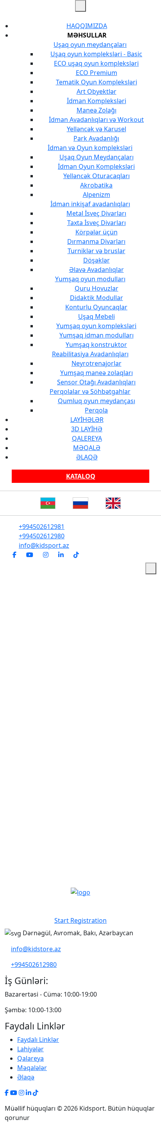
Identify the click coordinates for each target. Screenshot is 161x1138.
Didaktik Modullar (96, 297)
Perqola (96, 410)
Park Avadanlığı (96, 138)
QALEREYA (87, 438)
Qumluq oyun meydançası (96, 401)
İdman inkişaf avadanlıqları (90, 204)
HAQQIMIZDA (86, 25)
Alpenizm (96, 194)
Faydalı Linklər (38, 1039)
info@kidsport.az (44, 545)
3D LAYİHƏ (86, 429)
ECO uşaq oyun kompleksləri (96, 63)
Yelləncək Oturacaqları (96, 176)
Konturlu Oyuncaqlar (96, 307)
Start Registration (80, 920)
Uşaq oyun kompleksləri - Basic (96, 54)
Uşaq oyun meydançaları (90, 44)
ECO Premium (96, 72)
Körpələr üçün (96, 232)
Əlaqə (25, 1077)
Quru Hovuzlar (96, 288)
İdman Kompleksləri (96, 100)
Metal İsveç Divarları (96, 213)
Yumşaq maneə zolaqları (96, 372)
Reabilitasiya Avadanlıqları (90, 354)
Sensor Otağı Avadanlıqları (96, 382)
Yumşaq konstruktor (96, 344)
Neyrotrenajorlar (97, 363)
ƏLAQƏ (87, 457)
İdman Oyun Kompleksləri (96, 166)
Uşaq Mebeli (96, 316)
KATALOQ (80, 476)
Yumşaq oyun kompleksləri (96, 326)
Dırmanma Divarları (96, 241)
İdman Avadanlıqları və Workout (96, 119)
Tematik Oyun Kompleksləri (96, 82)
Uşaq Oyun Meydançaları (96, 157)
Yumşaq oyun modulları (90, 279)
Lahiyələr (30, 1049)
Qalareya (30, 1058)
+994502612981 (41, 526)
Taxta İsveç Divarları (96, 222)
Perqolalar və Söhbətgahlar (90, 391)
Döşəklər (96, 260)
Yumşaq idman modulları (96, 335)
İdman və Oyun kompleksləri (90, 147)
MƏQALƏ (86, 447)
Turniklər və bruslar (96, 251)
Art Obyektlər (96, 91)
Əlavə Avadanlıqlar (96, 269)
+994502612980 (41, 536)
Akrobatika (96, 185)
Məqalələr (32, 1067)
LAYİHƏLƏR (87, 419)
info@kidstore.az (36, 949)
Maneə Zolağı (96, 110)
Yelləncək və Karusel (96, 129)
